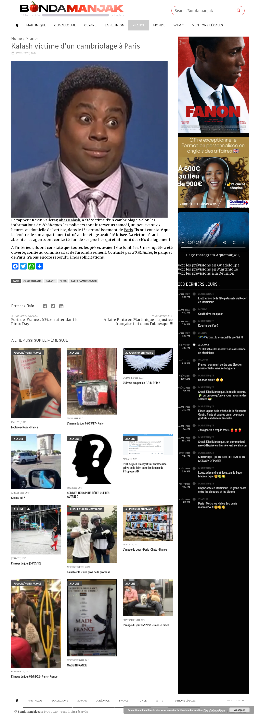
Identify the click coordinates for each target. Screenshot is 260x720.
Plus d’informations (214, 709)
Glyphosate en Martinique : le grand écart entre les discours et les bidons (222, 490)
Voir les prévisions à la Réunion (206, 273)
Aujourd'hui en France (27, 352)
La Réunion (114, 25)
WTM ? (178, 25)
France (138, 25)
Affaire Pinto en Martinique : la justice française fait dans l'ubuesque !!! (138, 321)
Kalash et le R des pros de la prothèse (88, 572)
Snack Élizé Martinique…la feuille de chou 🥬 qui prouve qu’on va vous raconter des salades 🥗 (222, 395)
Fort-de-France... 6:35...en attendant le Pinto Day (44, 321)
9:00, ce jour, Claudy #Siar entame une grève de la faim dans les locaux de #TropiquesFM (145, 467)
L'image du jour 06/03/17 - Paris (85, 423)
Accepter (239, 710)
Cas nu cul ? (18, 497)
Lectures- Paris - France (24, 427)
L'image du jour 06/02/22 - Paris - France (34, 676)
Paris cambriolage (84, 281)
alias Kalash (69, 220)
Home (16, 38)
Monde (159, 25)
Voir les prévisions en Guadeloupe (208, 265)
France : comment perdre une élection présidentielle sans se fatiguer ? (220, 366)
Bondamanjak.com (30, 712)
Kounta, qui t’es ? (208, 325)
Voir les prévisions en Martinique (208, 269)
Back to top (233, 700)
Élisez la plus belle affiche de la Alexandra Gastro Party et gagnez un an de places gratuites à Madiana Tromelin (222, 414)
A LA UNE (74, 352)
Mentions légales (207, 25)
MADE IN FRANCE (77, 665)
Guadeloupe (65, 25)
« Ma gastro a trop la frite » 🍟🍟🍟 (220, 430)
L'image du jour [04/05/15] (26, 563)
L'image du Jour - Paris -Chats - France (145, 549)
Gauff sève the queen (210, 314)
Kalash (50, 281)
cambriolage (32, 281)
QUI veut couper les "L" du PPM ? (141, 382)
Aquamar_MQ (228, 255)
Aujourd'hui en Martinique (85, 509)
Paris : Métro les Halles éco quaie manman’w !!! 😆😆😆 (217, 505)
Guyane (90, 25)
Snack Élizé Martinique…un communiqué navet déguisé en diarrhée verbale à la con (222, 443)
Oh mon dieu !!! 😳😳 (211, 380)
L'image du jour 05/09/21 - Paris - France (146, 625)
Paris (128, 229)
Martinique (36, 25)
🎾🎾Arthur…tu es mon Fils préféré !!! (220, 337)
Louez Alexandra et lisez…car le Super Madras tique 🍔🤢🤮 (220, 474)
